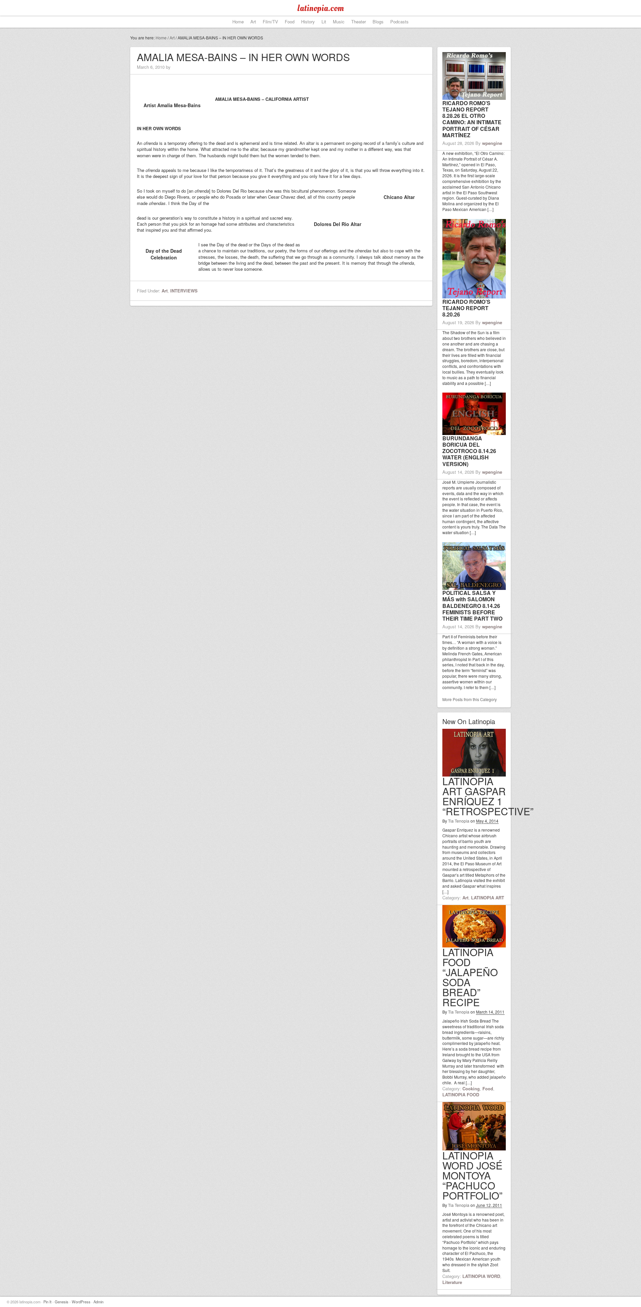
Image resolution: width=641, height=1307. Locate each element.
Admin (98, 1301)
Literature (452, 1282)
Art (165, 290)
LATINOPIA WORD (481, 1276)
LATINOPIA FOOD (460, 1094)
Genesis (61, 1301)
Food (487, 1088)
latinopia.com (320, 8)
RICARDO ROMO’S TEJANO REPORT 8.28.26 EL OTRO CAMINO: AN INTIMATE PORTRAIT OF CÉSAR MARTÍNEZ (471, 119)
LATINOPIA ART (487, 897)
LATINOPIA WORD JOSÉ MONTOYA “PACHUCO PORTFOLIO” (472, 1175)
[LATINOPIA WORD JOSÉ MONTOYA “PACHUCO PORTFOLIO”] (474, 1147)
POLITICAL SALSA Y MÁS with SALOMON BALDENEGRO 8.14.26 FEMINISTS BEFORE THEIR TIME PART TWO (472, 605)
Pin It (47, 1301)
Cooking (471, 1088)
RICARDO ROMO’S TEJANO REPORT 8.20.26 (466, 308)
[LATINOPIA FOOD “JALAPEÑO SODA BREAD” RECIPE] (474, 944)
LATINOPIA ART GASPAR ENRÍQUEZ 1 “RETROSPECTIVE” (487, 796)
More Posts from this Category (469, 699)
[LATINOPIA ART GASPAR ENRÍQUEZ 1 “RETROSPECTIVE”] (474, 773)
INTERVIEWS (184, 290)
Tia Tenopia (458, 821)
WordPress (81, 1301)
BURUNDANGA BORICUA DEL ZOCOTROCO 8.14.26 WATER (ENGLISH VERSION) (469, 451)
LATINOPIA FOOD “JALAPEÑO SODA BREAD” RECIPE (470, 977)
